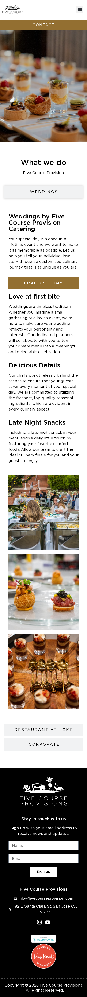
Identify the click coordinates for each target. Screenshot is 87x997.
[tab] (43, 192)
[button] (79, 9)
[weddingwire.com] (43, 941)
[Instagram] (39, 922)
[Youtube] (47, 922)
